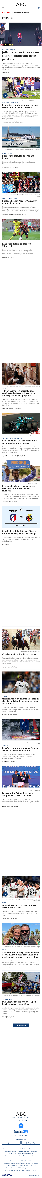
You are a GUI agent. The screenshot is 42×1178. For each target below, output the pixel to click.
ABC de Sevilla (6, 806)
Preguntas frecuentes (29, 1168)
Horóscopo (35, 1163)
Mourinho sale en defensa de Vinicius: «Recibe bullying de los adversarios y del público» (20, 701)
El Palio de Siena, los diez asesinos (19, 654)
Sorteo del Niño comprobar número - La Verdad (18, 1170)
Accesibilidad (12, 1153)
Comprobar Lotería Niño (16, 1161)
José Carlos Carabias (8, 214)
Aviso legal (34, 1151)
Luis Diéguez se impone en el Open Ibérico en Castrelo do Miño (19, 1002)
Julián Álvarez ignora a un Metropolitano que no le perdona (20, 55)
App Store (12, 1143)
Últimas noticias (23, 1165)
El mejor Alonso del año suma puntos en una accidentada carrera (20, 441)
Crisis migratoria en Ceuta (21, 12)
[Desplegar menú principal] (3, 7)
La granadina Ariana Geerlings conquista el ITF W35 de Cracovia (18, 794)
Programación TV (12, 1165)
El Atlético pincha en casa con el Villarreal (17, 245)
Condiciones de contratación (13, 1156)
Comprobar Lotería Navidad (11, 1163)
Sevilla (24, 8)
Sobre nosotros (14, 1148)
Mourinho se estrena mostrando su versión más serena (19, 906)
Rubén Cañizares (7, 122)
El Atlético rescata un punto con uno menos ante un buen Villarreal (20, 106)
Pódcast (35, 1170)
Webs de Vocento (34, 1175)
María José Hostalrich (8, 408)
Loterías (32, 1165)
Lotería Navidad (25, 1163)
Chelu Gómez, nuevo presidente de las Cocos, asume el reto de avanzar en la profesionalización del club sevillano (20, 954)
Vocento (5, 1148)
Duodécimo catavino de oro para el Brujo (19, 157)
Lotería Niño (28, 1161)
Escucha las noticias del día (14, 1168)
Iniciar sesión (39, 7)
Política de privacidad (33, 1148)
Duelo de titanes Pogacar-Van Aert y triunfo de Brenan (19, 202)
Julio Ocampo (6, 667)
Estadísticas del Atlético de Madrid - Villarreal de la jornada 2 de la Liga (19, 532)
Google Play (31, 1143)
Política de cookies (10, 1151)
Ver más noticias (21, 1025)
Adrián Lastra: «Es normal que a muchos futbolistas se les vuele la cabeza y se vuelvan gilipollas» (18, 393)
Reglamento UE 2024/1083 (25, 1153)
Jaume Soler (5, 167)
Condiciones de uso (23, 1151)
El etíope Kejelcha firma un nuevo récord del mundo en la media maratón (18, 488)
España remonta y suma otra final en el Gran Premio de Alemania (20, 749)
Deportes (7, 18)
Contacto (22, 1148)
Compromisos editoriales (30, 1156)
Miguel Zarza (5, 501)
